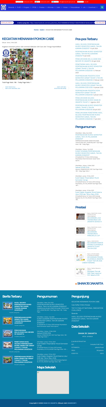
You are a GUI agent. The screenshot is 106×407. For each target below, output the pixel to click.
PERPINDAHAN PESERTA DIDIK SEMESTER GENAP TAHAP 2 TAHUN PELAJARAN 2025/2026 (89, 78)
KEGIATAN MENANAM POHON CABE (85, 302)
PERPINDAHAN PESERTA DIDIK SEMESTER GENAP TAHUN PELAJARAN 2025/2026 (87, 93)
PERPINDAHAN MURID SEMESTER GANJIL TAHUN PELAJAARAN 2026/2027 (88, 54)
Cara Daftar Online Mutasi (81, 305)
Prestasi (42, 7)
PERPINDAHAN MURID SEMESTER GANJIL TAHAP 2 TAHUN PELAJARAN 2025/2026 (88, 107)
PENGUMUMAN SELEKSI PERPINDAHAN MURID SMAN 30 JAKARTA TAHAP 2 (88, 100)
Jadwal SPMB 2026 (82, 167)
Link (84, 7)
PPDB (34, 7)
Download (91, 7)
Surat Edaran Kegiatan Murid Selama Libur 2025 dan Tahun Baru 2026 (88, 193)
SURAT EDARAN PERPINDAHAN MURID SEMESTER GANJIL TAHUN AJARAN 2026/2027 (88, 153)
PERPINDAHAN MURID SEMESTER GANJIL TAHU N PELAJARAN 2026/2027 (88, 137)
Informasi (50, 7)
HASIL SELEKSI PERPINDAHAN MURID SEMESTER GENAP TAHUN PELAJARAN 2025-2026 (88, 85)
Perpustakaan (75, 7)
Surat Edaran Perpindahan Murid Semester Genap (87, 179)
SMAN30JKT (71, 403)
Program (26, 7)
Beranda (11, 7)
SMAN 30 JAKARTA (90, 283)
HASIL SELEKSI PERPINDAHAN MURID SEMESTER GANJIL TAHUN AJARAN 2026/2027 (88, 46)
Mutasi (65, 7)
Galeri (58, 7)
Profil (19, 7)
